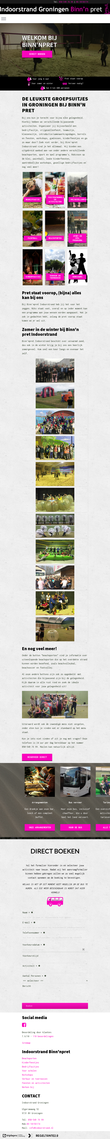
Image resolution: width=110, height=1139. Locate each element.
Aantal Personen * (33, 976)
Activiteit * (30, 966)
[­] (3, 18)
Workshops (77, 277)
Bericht (27, 986)
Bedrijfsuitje (33, 199)
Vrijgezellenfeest (78, 199)
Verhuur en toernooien (55, 276)
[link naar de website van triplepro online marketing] (13, 1136)
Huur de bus (75, 827)
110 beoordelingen (43, 1036)
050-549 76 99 (66, 2)
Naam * (26, 912)
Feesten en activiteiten (36, 1083)
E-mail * (27, 922)
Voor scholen (29, 1070)
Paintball (32, 238)
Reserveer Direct (37, 757)
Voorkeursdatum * (32, 945)
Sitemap (26, 1043)
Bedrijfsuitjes (30, 1066)
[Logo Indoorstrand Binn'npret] (55, 12)
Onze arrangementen (40, 827)
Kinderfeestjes (33, 277)
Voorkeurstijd (30, 956)
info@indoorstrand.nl (41, 1128)
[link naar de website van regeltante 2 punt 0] (43, 1136)
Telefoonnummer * (32, 932)
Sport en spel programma (77, 238)
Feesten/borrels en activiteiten (56, 199)
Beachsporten (55, 238)
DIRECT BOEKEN (37, 54)
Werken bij (28, 1087)
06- (77, 2)
